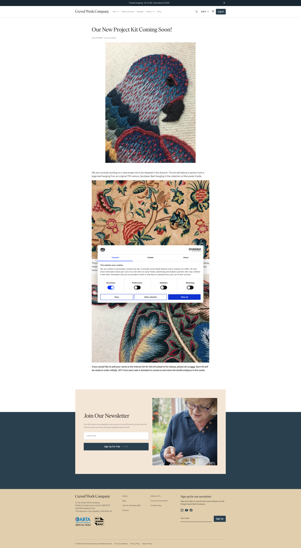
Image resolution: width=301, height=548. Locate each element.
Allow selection (150, 297)
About (124, 496)
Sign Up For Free (112, 446)
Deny (117, 297)
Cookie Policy (156, 505)
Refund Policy (147, 544)
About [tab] (185, 258)
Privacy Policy (135, 544)
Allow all (184, 297)
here (192, 366)
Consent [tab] (115, 258)
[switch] (137, 287)
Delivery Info (155, 496)
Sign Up (220, 519)
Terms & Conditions (121, 544)
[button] (197, 12)
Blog (124, 501)
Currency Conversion (159, 501)
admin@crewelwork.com (85, 508)
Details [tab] (150, 258)
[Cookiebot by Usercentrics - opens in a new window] (190, 250)
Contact (125, 510)
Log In (221, 12)
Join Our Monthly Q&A (131, 505)
